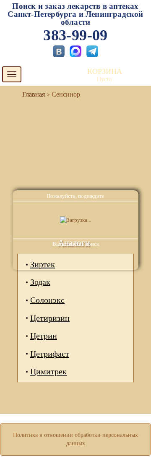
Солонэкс (47, 300)
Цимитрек (48, 371)
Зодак (40, 282)
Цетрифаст (49, 353)
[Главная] (30, 94)
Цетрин (43, 335)
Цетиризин (50, 318)
